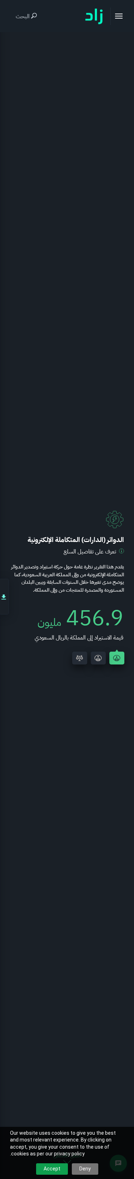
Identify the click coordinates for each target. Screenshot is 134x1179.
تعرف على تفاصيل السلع (90, 551)
